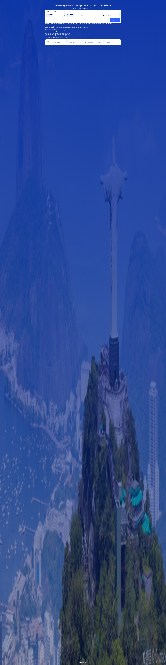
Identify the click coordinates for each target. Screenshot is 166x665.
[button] (136, 2)
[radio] (49, 12)
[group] (55, 15)
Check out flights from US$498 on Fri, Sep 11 (82, 8)
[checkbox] (71, 12)
